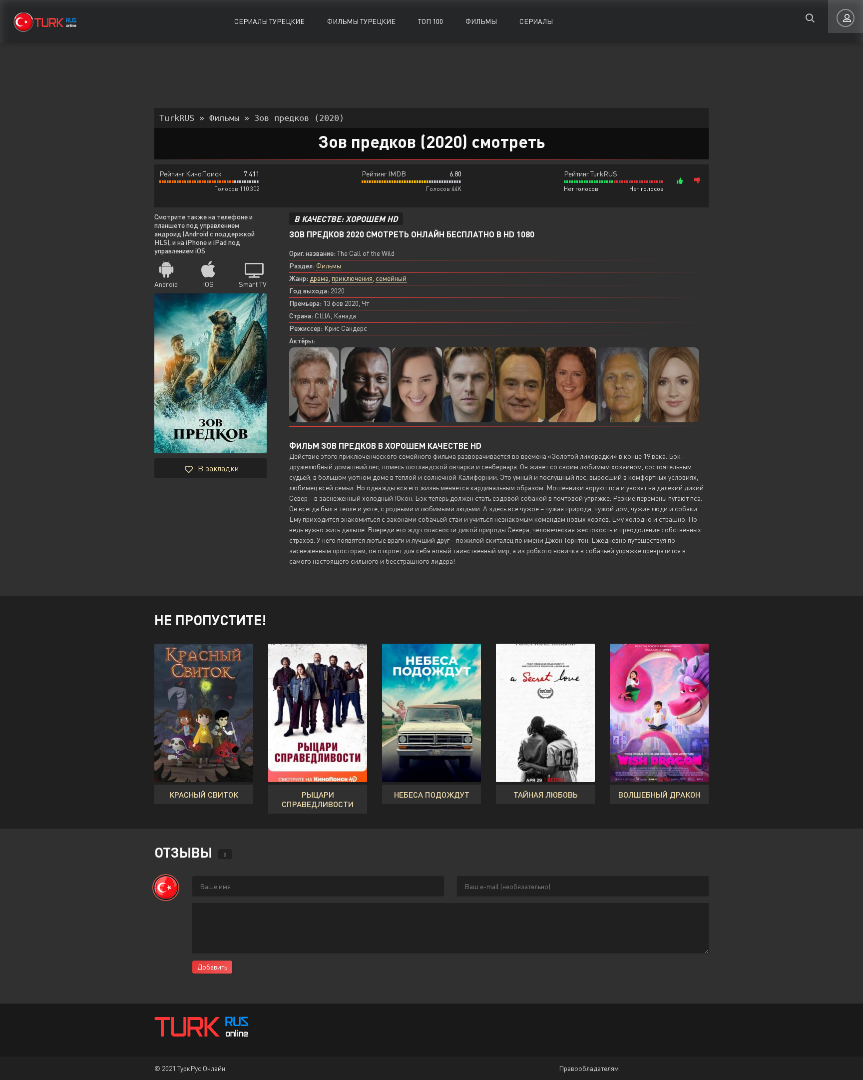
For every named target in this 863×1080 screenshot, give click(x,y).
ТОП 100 (430, 21)
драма (319, 278)
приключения (352, 278)
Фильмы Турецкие (361, 21)
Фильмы (481, 21)
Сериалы (536, 21)
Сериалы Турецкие (269, 21)
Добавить (212, 967)
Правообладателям (589, 1068)
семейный (391, 278)
